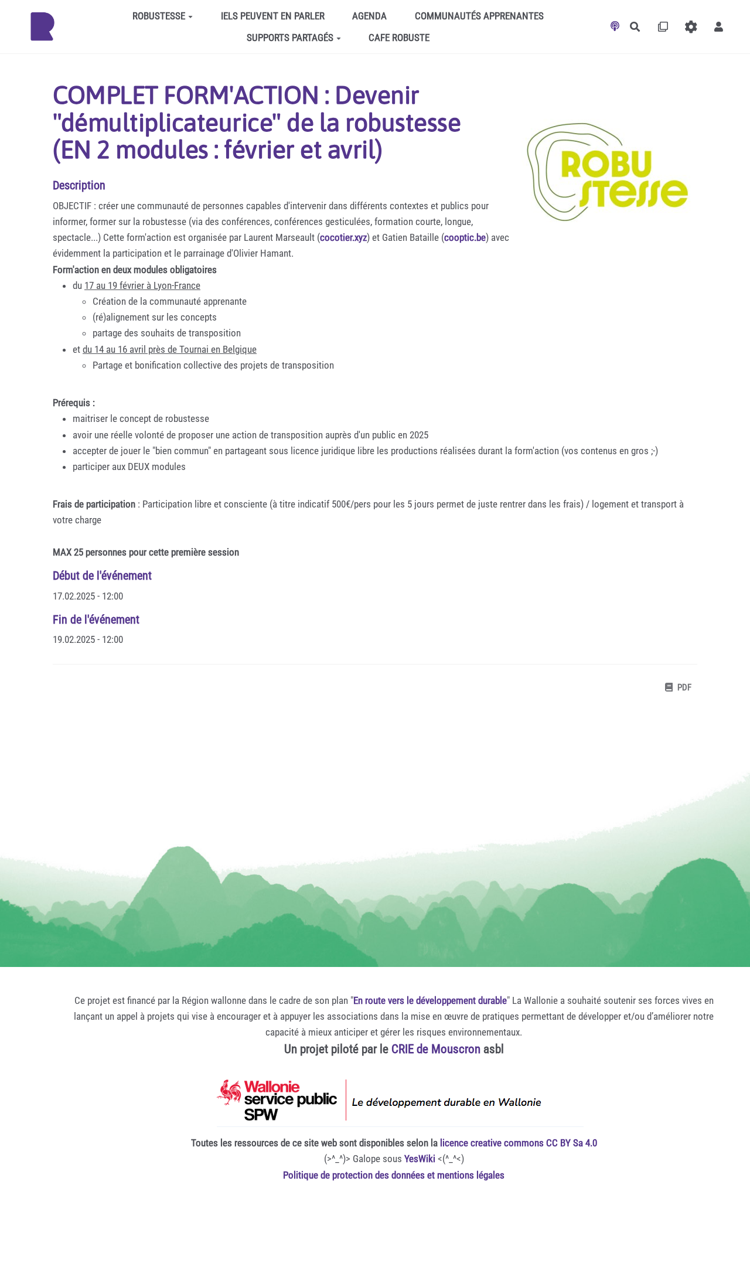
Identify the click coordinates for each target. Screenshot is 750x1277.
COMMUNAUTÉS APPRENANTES (479, 16)
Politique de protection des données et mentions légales (393, 1175)
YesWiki (419, 1158)
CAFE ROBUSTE (399, 37)
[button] (718, 26)
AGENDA (369, 16)
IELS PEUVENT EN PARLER (273, 16)
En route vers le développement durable (430, 1000)
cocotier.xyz (343, 237)
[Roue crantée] (691, 26)
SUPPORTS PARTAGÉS (290, 37)
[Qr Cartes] (663, 26)
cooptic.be (465, 237)
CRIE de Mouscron (435, 1049)
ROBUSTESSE (158, 16)
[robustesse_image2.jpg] (603, 175)
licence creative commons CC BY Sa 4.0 (518, 1143)
